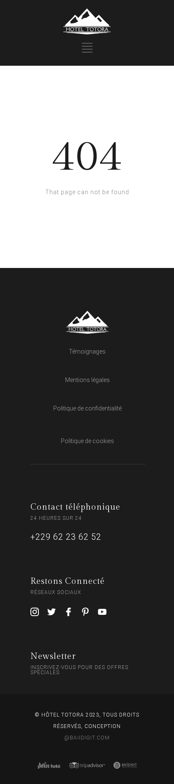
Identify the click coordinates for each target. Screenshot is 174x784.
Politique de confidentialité (87, 408)
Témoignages (87, 351)
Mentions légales (87, 380)
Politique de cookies (87, 441)
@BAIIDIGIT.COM (87, 738)
